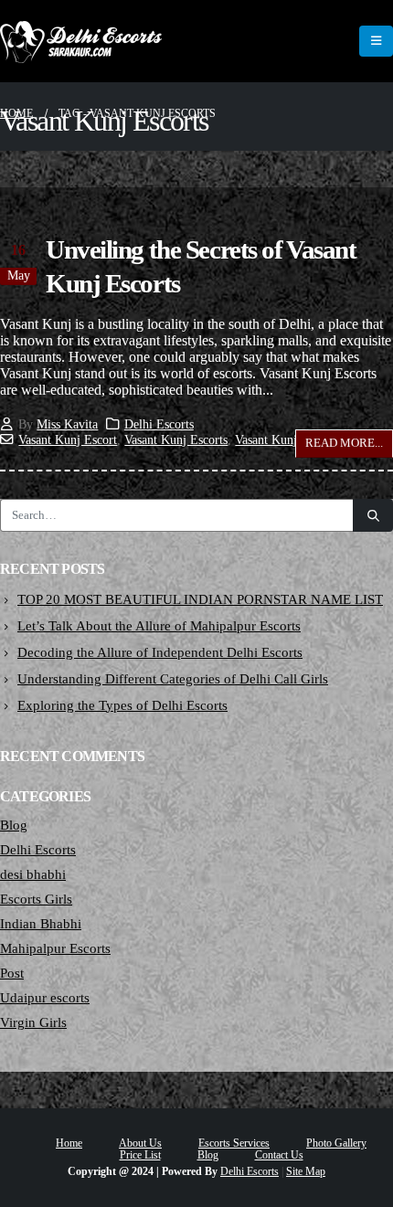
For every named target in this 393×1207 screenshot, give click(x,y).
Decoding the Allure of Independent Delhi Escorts (160, 652)
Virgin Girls (33, 1022)
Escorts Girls (36, 899)
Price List (140, 1155)
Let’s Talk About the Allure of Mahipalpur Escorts (159, 626)
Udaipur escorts (45, 997)
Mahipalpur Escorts (55, 948)
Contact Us (279, 1155)
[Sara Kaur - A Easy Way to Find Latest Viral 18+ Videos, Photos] (81, 41)
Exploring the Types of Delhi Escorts (122, 705)
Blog (13, 825)
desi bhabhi (33, 874)
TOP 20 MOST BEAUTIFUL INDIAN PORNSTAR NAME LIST (200, 599)
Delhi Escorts (159, 424)
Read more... (344, 443)
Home (69, 1143)
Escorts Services (234, 1143)
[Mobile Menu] (376, 41)
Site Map (305, 1172)
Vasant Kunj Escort (67, 439)
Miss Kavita (67, 424)
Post (12, 973)
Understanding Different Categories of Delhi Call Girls (172, 679)
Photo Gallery (336, 1143)
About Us (140, 1143)
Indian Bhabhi (40, 923)
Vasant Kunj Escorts (176, 439)
